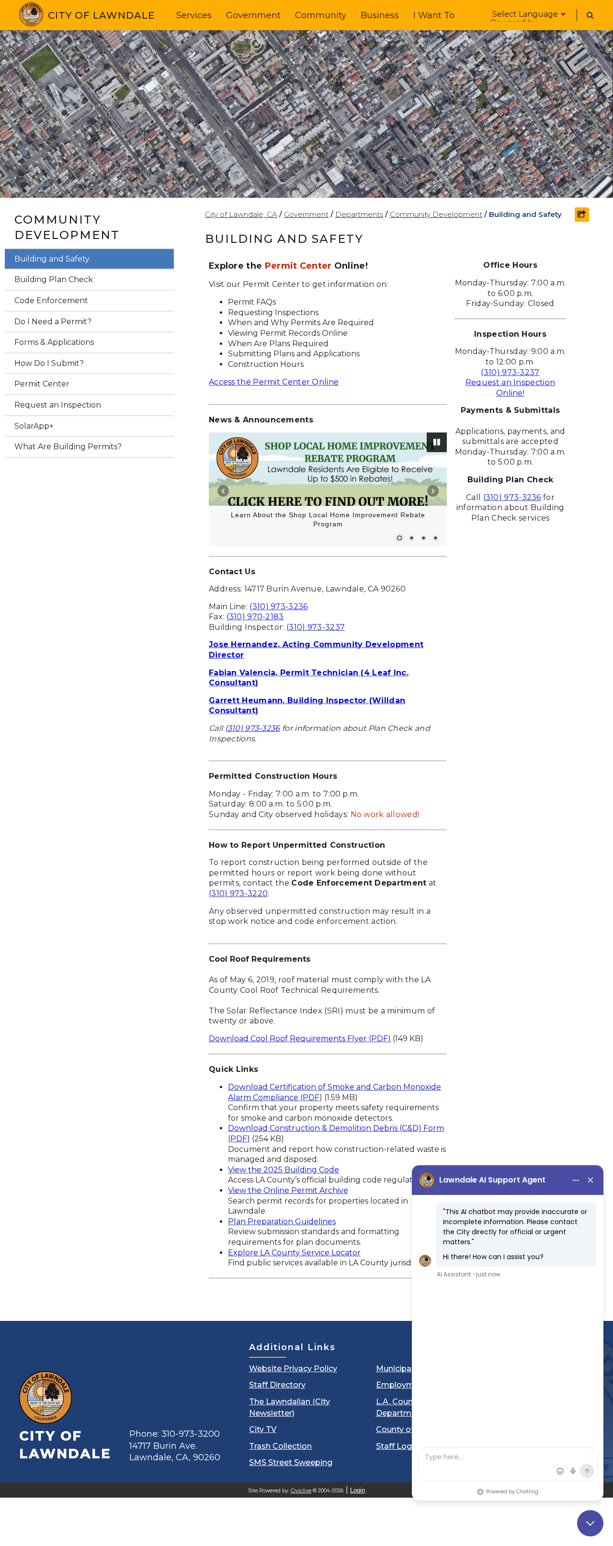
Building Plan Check (53, 279)
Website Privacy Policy (293, 1368)
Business (380, 15)
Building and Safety (52, 258)
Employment (401, 1384)
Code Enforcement (51, 300)
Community (320, 15)
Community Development (67, 227)
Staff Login (397, 1446)
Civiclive (301, 1491)
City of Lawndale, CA (241, 214)
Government (253, 15)
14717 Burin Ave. (174, 1452)
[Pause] (437, 442)
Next (432, 491)
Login (357, 1490)
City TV (262, 1429)
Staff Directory (277, 1384)
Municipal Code (406, 1368)
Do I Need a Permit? (52, 321)
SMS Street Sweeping (290, 1462)
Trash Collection (280, 1446)
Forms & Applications (54, 342)
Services (194, 15)
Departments (359, 214)
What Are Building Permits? (68, 446)
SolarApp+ (34, 426)
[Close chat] (590, 1523)
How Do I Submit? (49, 363)
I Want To (433, 15)
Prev (223, 491)
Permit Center (41, 383)
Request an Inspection (57, 404)
